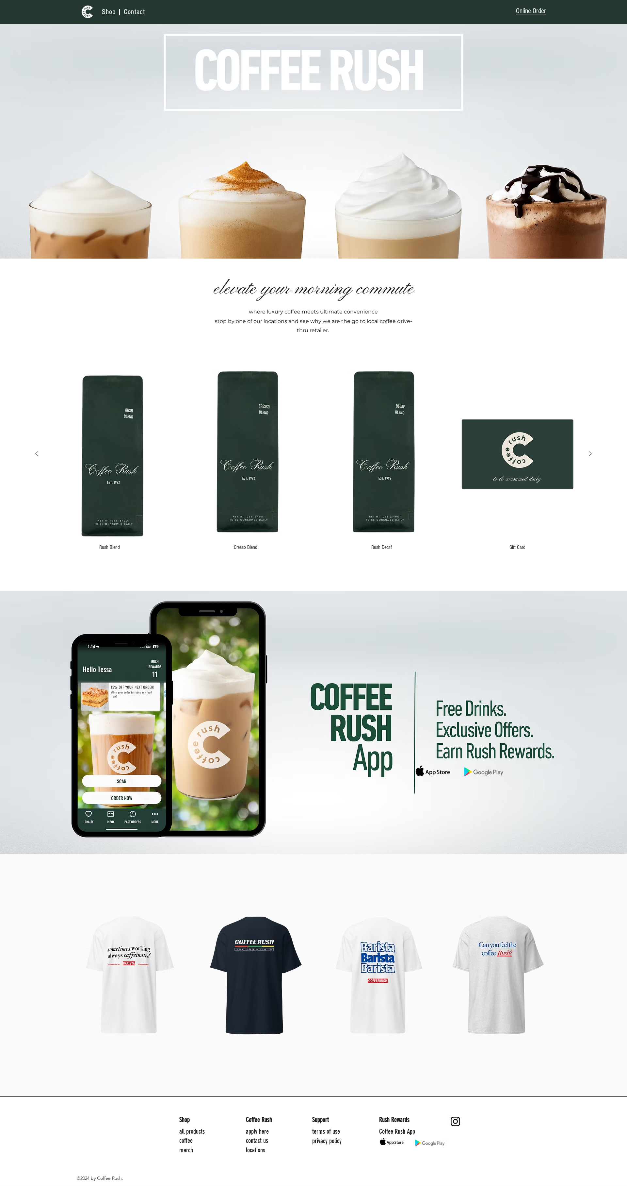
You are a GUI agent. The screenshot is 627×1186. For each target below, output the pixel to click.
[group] (313, 460)
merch (186, 1150)
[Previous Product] (36, 454)
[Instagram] (455, 1121)
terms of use (326, 1131)
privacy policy (327, 1141)
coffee (186, 1140)
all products (192, 1131)
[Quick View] (109, 454)
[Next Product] (590, 454)
